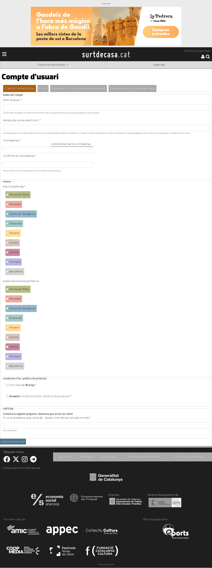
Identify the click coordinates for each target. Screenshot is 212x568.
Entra (43, 88)
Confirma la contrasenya (19, 155)
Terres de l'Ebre (19, 194)
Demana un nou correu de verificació (78, 88)
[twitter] (16, 460)
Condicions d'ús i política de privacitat (45, 396)
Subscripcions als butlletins (21, 281)
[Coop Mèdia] (23, 552)
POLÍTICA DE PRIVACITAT (144, 456)
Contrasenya (12, 140)
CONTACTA (87, 456)
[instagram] (25, 460)
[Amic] (23, 531)
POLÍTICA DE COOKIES (189, 456)
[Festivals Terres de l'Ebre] (62, 552)
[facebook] (6, 460)
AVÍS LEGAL (109, 456)
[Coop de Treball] (86, 501)
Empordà (15, 223)
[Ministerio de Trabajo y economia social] (165, 505)
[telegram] (33, 460)
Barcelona (16, 271)
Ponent (14, 233)
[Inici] (106, 54)
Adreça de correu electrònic (22, 120)
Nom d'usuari (12, 100)
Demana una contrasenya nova (132, 88)
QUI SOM (64, 456)
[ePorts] (175, 531)
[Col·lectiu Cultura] (102, 531)
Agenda (159, 64)
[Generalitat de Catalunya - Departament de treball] (125, 505)
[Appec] (62, 531)
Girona (13, 242)
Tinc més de (22, 385)
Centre (13, 252)
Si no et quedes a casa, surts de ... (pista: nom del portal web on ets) (47, 417)
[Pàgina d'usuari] (203, 57)
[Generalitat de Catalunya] (106, 480)
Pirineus (14, 261)
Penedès (15, 204)
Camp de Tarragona (22, 213)
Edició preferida (14, 186)
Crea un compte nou (20, 88)
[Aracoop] (47, 501)
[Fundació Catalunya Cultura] (102, 552)
